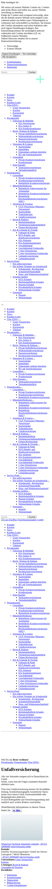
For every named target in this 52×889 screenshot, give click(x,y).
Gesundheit (18, 157)
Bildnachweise (13, 882)
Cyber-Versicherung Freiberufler (33, 253)
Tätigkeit (17, 115)
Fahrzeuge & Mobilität (23, 121)
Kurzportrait (18, 113)
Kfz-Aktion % (24, 126)
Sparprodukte (24, 147)
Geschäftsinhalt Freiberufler (31, 248)
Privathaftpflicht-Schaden (30, 287)
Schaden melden (20, 277)
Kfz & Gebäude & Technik (25, 230)
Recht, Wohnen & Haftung (25, 131)
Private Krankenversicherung (31, 160)
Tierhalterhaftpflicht (27, 170)
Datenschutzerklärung (17, 64)
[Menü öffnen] (2, 304)
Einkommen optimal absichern (32, 152)
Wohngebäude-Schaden (29, 290)
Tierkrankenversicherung (29, 167)
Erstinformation (14, 62)
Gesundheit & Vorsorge (12, 867)
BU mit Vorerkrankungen (30, 154)
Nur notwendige (29, 54)
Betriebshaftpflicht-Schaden (31, 282)
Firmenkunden (13, 173)
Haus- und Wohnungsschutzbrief (33, 274)
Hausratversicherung (27, 139)
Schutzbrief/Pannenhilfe (29, 271)
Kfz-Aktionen (24, 240)
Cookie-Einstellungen (17, 885)
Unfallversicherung (27, 217)
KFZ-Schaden (24, 279)
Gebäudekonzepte (26, 258)
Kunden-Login (14, 102)
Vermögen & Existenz (23, 144)
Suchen (32, 72)
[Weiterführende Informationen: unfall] (22, 827)
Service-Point (13, 261)
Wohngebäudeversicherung (30, 136)
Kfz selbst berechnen (22, 264)
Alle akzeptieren (9, 57)
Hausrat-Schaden (26, 284)
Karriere (10, 97)
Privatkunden (13, 118)
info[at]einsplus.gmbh (29, 857)
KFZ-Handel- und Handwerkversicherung (29, 236)
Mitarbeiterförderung (22, 186)
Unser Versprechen (21, 108)
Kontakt (10, 95)
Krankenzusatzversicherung (31, 180)
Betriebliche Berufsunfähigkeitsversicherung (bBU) (32, 199)
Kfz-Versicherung (26, 123)
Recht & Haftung (20, 219)
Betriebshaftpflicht (26, 222)
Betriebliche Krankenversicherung (34, 183)
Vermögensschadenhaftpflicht (31, 225)
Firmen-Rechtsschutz (28, 227)
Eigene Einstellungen (11, 54)
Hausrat (22, 295)
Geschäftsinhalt (25, 245)
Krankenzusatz (25, 162)
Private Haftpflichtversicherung (32, 134)
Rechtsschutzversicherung (30, 141)
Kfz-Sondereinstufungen (29, 128)
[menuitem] (29, 95)
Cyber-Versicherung (27, 251)
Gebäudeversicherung (28, 256)
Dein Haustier (19, 165)
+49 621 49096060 (10, 857)
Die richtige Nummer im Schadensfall (30, 266)
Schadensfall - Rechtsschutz (31, 269)
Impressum (12, 67)
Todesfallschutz (25, 214)
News (9, 100)
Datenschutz (12, 880)
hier (18, 810)
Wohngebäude (25, 297)
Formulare (17, 292)
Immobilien (23, 149)
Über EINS (13, 105)
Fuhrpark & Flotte (26, 232)
